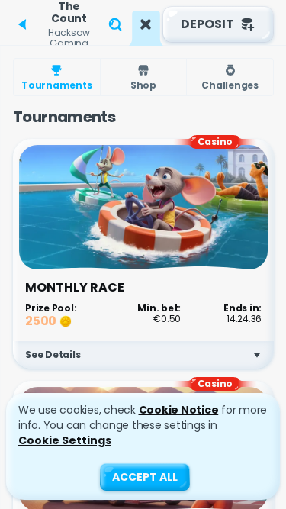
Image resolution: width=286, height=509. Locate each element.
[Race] (145, 24)
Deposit (207, 24)
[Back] (23, 24)
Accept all (145, 477)
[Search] (115, 24)
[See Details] (257, 355)
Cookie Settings (64, 440)
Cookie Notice (179, 409)
